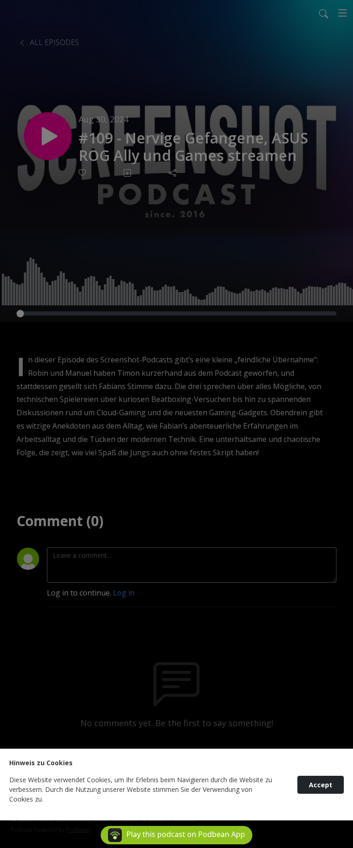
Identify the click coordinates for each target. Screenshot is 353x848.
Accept (320, 784)
